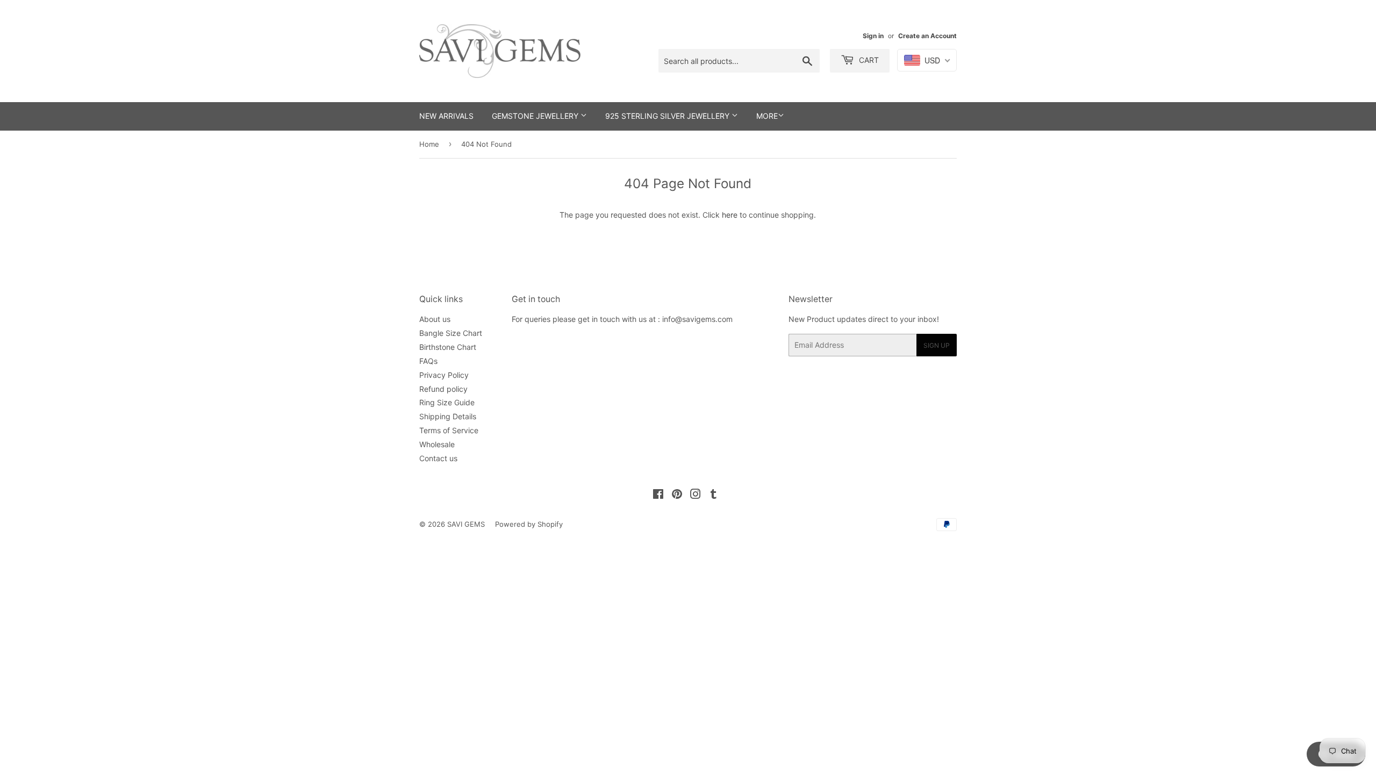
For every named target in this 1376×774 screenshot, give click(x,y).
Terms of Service (448, 430)
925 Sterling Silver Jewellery (668, 115)
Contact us (438, 458)
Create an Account (927, 36)
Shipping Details (447, 416)
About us (434, 319)
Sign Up (936, 345)
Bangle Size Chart (450, 333)
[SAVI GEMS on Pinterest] (677, 495)
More (767, 115)
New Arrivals (446, 115)
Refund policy (443, 388)
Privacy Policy (444, 374)
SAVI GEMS (466, 524)
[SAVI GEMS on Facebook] (658, 495)
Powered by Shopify (529, 524)
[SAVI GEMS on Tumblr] (713, 495)
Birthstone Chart (447, 347)
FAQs (428, 361)
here (729, 214)
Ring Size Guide (447, 402)
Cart (868, 59)
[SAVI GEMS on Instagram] (695, 495)
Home (429, 144)
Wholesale (437, 444)
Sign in (873, 36)
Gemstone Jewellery (536, 115)
